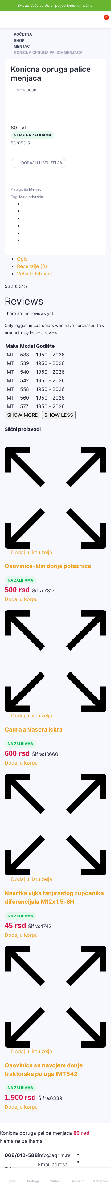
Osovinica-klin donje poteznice (48, 566)
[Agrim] (55, 19)
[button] (38, 163)
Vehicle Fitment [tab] (34, 273)
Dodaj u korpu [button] (21, 599)
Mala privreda (31, 196)
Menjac (22, 46)
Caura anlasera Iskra (34, 729)
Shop (19, 41)
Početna (23, 34)
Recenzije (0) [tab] (32, 266)
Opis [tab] (22, 259)
